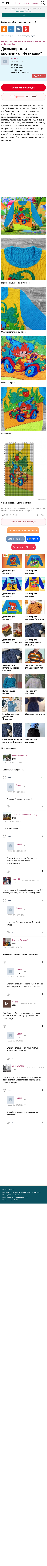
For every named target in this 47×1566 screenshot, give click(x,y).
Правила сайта (8, 1192)
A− (12, 97)
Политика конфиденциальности (14, 1197)
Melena (15, 1002)
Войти (17, 3)
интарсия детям (38, 508)
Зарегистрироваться (31, 3)
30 (7, 515)
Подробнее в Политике (23, 11)
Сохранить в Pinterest (23, 547)
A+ (27, 97)
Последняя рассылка (10, 1195)
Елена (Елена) (18, 1066)
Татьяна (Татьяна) (20, 940)
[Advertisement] (23, 169)
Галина (14, 59)
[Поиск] (43, 3)
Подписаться (39, 76)
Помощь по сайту (33, 1192)
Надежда (16, 879)
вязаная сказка (8, 511)
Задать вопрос (20, 1192)
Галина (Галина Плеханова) (24, 815)
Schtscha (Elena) (19, 756)
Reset (33, 97)
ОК (23, 15)
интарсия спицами (24, 511)
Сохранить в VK (15, 539)
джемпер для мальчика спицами (15, 508)
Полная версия (8, 1190)
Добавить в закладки (23, 88)
